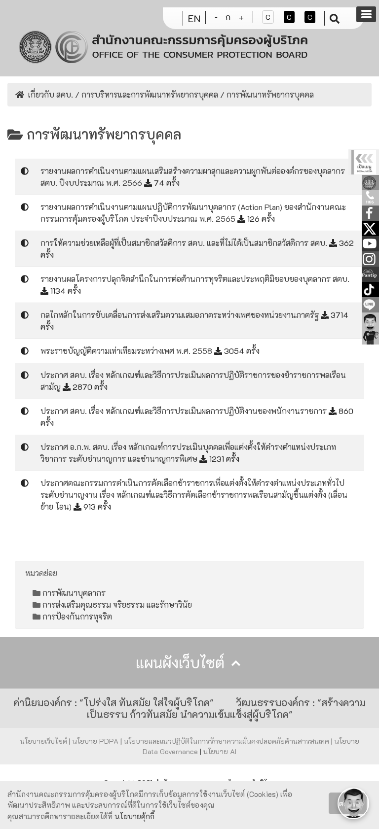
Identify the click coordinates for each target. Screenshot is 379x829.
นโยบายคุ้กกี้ (134, 816)
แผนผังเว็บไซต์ (182, 662)
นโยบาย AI (219, 751)
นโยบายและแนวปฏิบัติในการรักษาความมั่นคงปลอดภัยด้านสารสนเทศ (227, 741)
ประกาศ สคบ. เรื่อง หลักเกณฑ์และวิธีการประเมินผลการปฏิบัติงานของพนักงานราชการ (184, 411)
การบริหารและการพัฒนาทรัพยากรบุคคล (149, 94)
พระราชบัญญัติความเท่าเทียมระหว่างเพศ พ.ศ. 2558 (127, 350)
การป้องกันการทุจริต (77, 616)
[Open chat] (353, 803)
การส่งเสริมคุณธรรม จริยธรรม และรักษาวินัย (117, 604)
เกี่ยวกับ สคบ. (50, 94)
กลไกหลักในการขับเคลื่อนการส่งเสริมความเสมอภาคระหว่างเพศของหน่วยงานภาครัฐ (180, 315)
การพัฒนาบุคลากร (74, 592)
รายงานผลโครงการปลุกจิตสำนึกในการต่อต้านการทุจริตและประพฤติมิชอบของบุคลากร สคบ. (194, 279)
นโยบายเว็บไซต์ (44, 741)
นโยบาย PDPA (96, 741)
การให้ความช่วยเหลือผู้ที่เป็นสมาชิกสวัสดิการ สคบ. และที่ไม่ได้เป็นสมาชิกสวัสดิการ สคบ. (184, 243)
